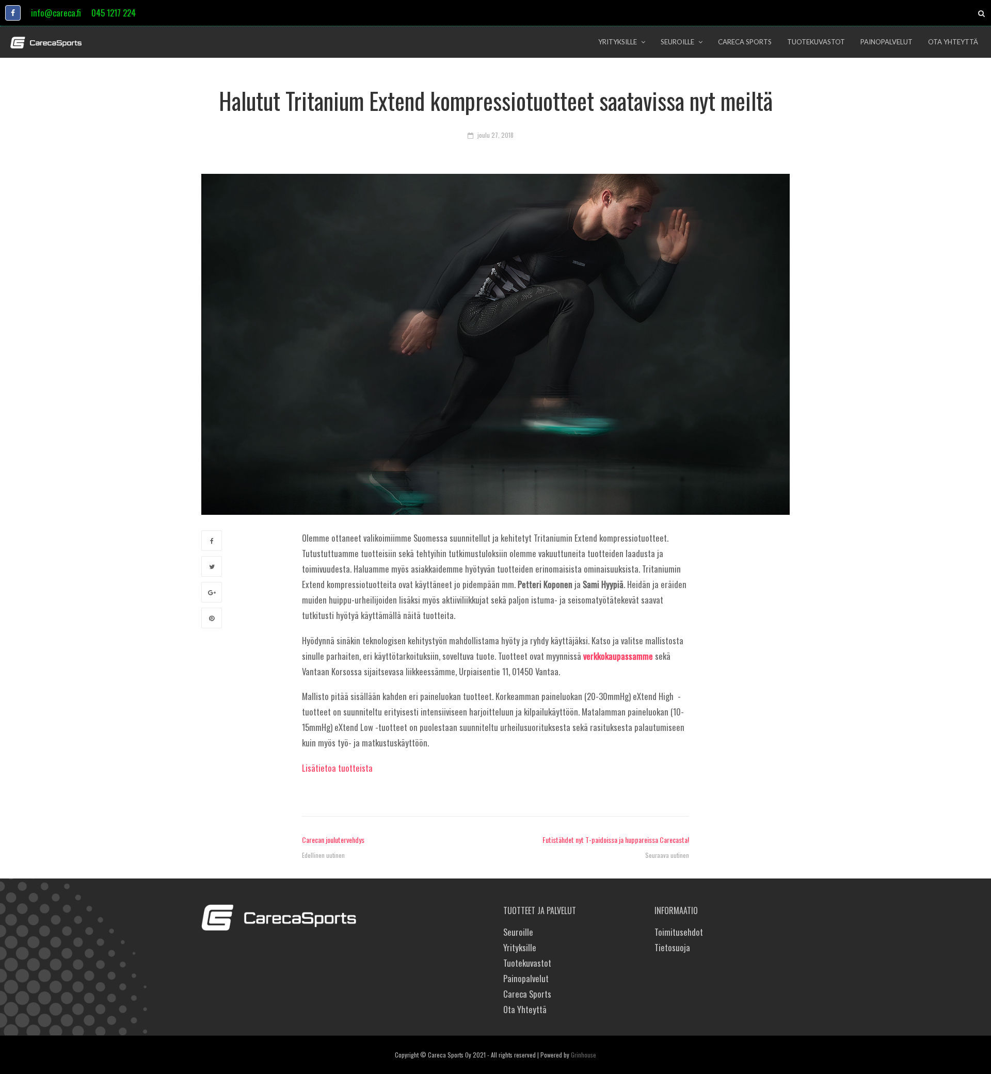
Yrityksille (519, 947)
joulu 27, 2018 (495, 135)
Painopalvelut (526, 978)
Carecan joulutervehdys (333, 839)
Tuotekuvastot (527, 962)
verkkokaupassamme (618, 655)
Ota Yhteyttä (525, 1009)
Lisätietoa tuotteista (337, 767)
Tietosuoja (672, 947)
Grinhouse (583, 1054)
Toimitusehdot (678, 931)
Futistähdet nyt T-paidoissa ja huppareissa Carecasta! (615, 839)
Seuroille (518, 931)
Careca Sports (527, 993)
